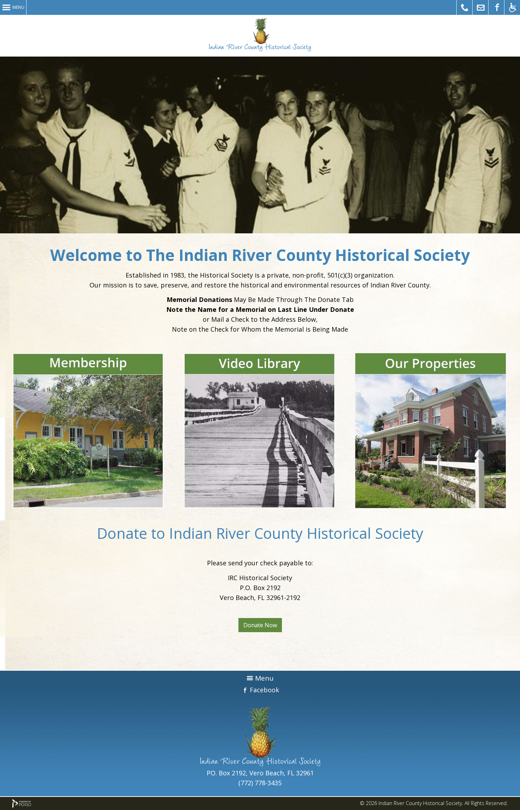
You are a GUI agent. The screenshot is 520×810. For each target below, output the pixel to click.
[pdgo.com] (21, 806)
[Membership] (88, 430)
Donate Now (260, 625)
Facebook (264, 690)
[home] (260, 763)
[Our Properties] (430, 430)
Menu (18, 7)
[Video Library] (259, 430)
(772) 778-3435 (260, 783)
